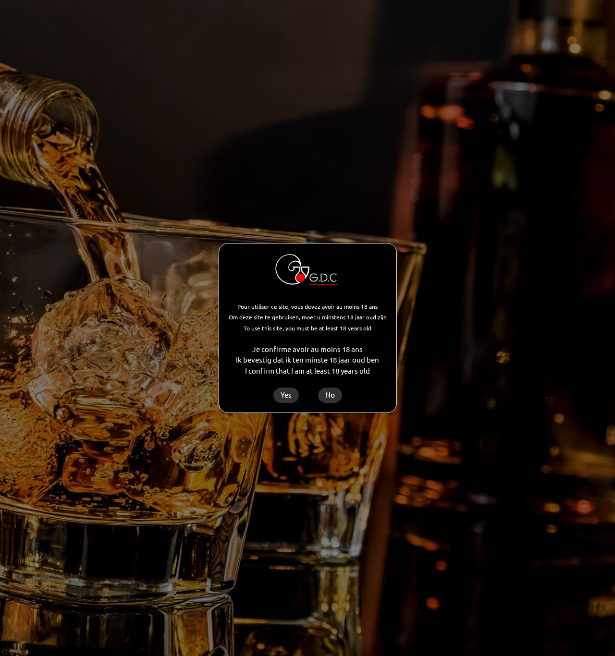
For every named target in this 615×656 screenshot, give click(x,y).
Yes (286, 395)
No (330, 395)
